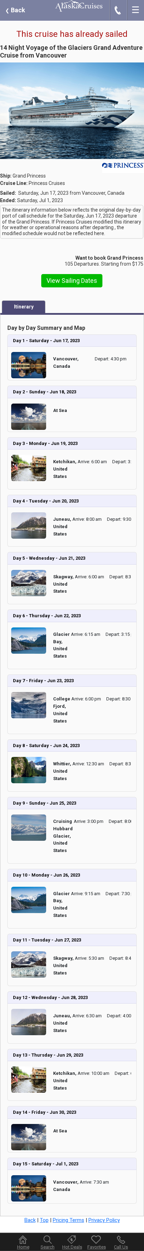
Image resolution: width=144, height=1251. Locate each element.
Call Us (121, 1247)
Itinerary (24, 307)
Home (23, 1247)
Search (48, 1247)
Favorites (96, 1247)
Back (15, 10)
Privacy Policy (104, 1220)
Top (44, 1220)
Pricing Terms (68, 1220)
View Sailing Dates (71, 280)
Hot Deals (72, 1247)
